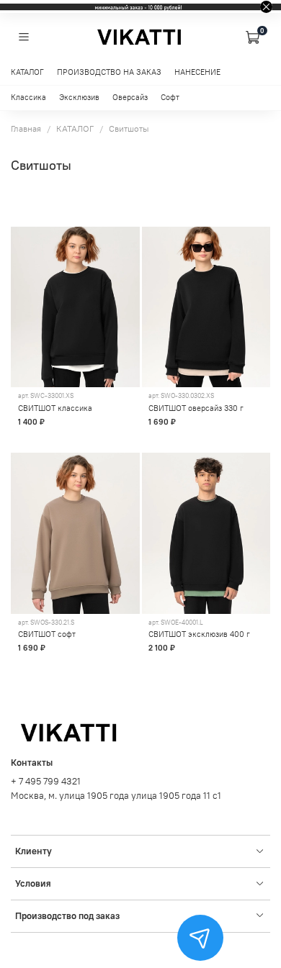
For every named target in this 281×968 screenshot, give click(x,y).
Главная (26, 128)
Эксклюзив (79, 97)
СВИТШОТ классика (55, 408)
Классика (28, 97)
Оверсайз (130, 97)
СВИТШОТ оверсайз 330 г (196, 408)
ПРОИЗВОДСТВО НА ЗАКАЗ (109, 72)
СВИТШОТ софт (47, 634)
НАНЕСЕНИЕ (197, 72)
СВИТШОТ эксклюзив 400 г (199, 634)
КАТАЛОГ (27, 72)
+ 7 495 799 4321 (46, 781)
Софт (170, 97)
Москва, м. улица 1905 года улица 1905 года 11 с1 (116, 796)
